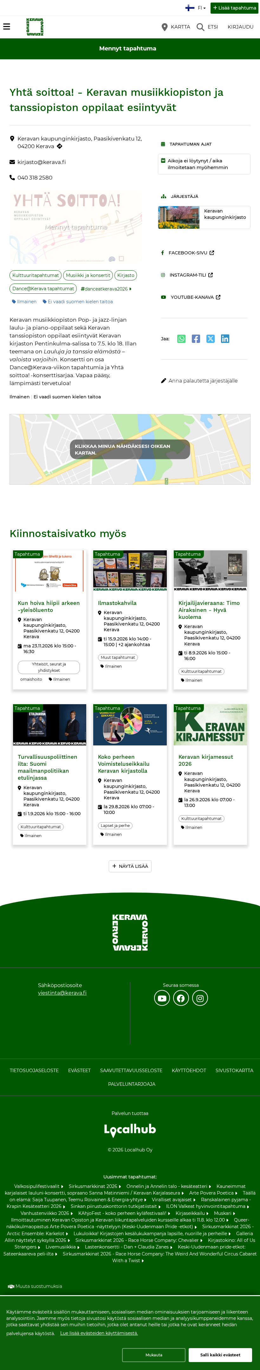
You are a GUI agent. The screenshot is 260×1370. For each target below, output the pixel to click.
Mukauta (154, 1355)
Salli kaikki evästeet (220, 1355)
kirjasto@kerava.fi (41, 162)
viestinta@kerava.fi (62, 993)
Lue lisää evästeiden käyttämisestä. (99, 1333)
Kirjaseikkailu (191, 1213)
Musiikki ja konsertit (88, 275)
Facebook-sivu (188, 253)
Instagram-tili (188, 275)
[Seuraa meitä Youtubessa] (162, 998)
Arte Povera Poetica (212, 1193)
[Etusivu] (35, 27)
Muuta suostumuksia (39, 1286)
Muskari (223, 1213)
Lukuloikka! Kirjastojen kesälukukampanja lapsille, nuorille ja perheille (151, 1233)
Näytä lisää (133, 866)
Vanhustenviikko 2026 (45, 1213)
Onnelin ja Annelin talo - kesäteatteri (168, 1186)
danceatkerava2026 (106, 289)
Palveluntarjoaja (131, 1084)
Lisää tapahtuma (237, 8)
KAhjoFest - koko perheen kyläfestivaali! (123, 1213)
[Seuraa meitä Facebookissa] (181, 998)
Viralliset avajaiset (172, 1200)
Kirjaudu (241, 27)
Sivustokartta (234, 1070)
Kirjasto (125, 275)
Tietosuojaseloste (34, 1070)
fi (201, 6)
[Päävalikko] (6, 26)
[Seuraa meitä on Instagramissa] (200, 998)
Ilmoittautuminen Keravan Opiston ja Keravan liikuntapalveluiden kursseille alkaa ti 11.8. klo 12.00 (118, 1220)
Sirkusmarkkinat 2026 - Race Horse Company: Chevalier (137, 1240)
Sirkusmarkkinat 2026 (94, 1186)
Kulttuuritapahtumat (35, 275)
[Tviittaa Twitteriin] (210, 338)
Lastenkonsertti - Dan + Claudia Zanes (127, 1247)
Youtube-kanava (192, 297)
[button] (204, 381)
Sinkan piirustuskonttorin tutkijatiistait (114, 1206)
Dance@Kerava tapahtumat (43, 289)
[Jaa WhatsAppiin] (181, 338)
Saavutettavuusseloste (131, 1070)
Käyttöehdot (189, 1070)
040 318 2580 (34, 177)
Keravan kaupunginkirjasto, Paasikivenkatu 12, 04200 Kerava (79, 142)
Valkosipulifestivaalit (37, 1186)
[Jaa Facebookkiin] (196, 338)
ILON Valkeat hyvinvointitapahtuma (206, 1206)
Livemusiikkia (61, 1247)
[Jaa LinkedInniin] (225, 338)
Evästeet (79, 1070)
